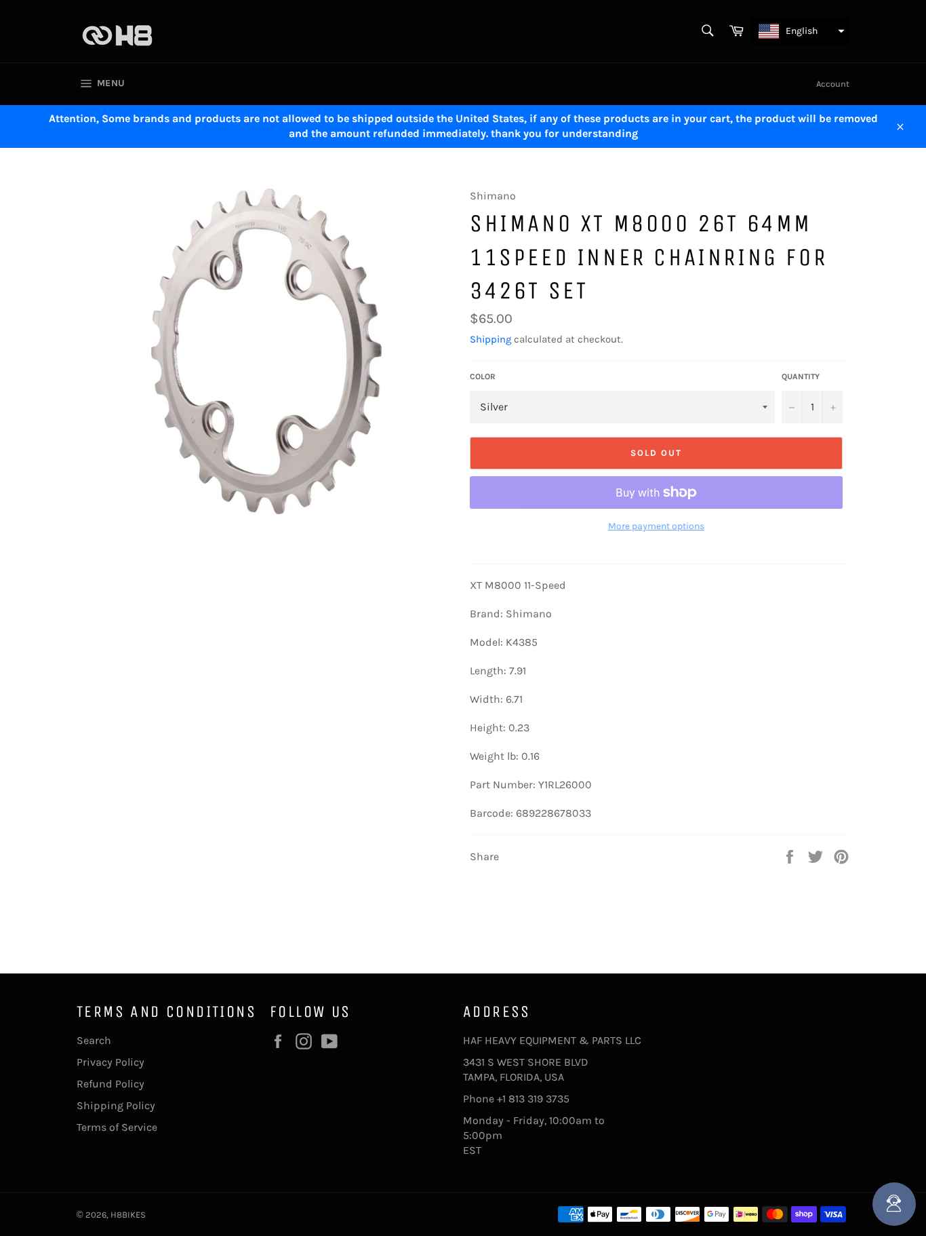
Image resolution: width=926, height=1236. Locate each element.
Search (94, 1040)
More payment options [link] (656, 526)
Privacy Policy (110, 1062)
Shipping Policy (116, 1105)
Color (483, 376)
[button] (799, 31)
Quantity (801, 376)
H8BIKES (128, 1215)
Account (832, 84)
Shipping (490, 339)
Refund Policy (110, 1083)
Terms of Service (117, 1127)
